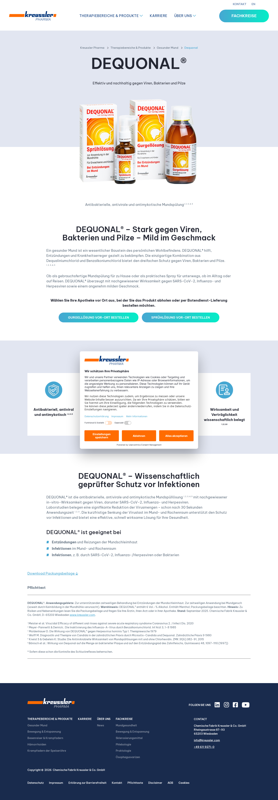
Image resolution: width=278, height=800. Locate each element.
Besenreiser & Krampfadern (45, 738)
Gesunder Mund (167, 47)
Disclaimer (155, 783)
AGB (170, 783)
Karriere (158, 16)
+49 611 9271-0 (204, 747)
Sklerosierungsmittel (129, 738)
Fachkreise (124, 719)
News (100, 725)
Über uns (183, 16)
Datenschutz (35, 783)
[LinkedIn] (218, 706)
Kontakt (239, 4)
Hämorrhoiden (36, 744)
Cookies (184, 783)
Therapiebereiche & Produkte (109, 16)
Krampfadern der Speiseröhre (46, 750)
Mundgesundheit (126, 725)
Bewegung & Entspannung (44, 731)
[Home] (32, 16)
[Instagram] (227, 706)
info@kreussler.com (207, 740)
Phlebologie (123, 744)
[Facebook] (236, 706)
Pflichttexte (135, 783)
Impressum (56, 783)
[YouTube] (246, 706)
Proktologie (123, 750)
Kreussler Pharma (92, 47)
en (253, 4)
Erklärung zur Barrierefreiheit (87, 783)
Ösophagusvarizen (128, 757)
